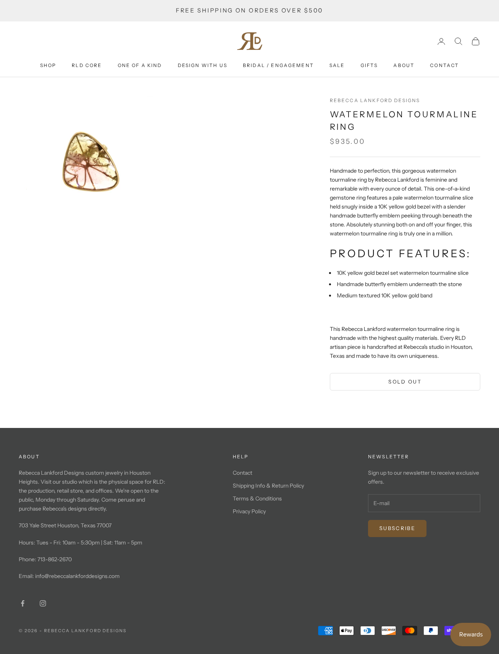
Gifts (369, 65)
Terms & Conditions (257, 498)
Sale (337, 65)
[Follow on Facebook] (23, 603)
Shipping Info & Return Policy (268, 485)
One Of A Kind (140, 65)
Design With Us (202, 65)
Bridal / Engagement (278, 65)
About (403, 65)
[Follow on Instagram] (43, 603)
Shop (48, 65)
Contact (444, 65)
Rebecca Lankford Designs (375, 100)
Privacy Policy (249, 511)
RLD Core (87, 65)
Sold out (404, 381)
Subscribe (397, 528)
